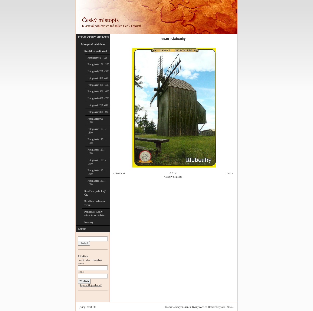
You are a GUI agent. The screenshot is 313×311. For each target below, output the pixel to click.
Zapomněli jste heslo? (91, 285)
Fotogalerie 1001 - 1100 (97, 131)
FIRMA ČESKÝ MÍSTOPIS (93, 37)
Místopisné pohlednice (93, 44)
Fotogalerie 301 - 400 (98, 78)
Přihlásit (230, 307)
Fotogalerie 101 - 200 (98, 64)
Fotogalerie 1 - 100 (97, 57)
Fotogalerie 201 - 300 (98, 71)
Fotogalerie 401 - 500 (98, 84)
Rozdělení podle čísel (95, 51)
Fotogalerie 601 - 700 (98, 98)
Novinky (88, 222)
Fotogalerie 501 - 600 (98, 91)
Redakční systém (216, 306)
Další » (229, 173)
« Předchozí (119, 173)
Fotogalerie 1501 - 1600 (97, 182)
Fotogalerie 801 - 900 (98, 111)
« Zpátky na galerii (173, 176)
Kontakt (82, 228)
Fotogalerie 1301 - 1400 (97, 162)
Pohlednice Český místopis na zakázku (94, 213)
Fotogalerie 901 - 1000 (96, 120)
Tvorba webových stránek (178, 306)
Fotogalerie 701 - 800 (98, 105)
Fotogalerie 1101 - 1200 (97, 141)
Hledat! (83, 243)
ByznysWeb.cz (199, 306)
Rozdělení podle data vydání (94, 203)
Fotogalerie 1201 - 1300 (97, 151)
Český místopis (100, 20)
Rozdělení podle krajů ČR (95, 193)
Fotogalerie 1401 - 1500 (97, 172)
